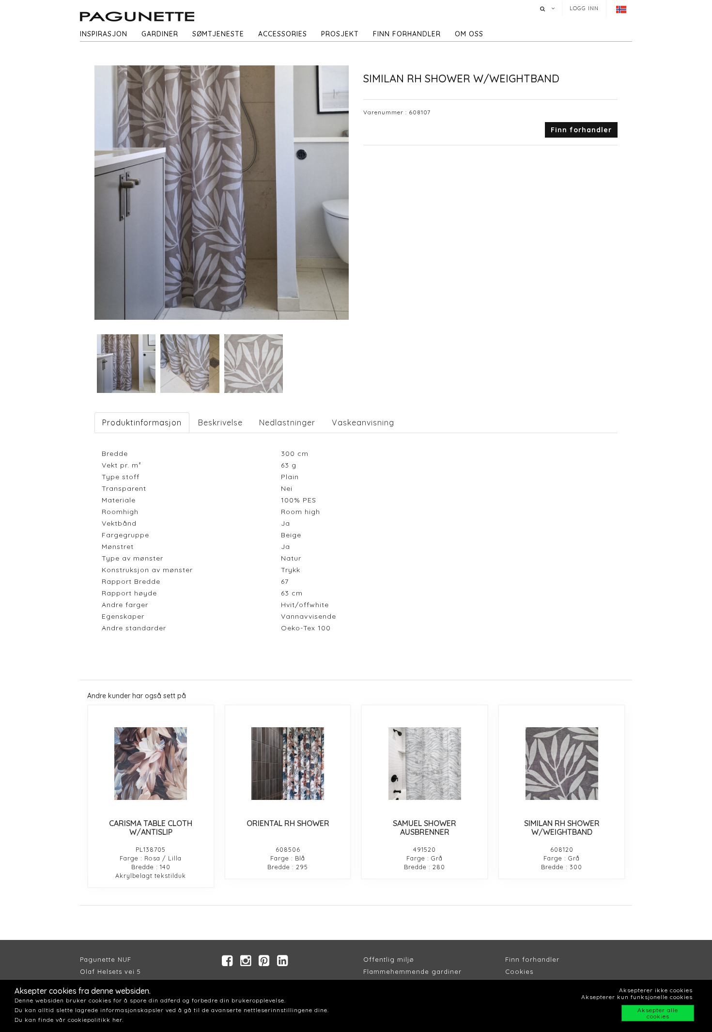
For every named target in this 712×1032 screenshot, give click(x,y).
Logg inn (584, 8)
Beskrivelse (220, 422)
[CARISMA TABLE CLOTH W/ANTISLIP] (150, 763)
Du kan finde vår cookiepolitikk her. (69, 1019)
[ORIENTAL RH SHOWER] (287, 763)
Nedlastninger (287, 422)
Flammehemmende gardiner (412, 971)
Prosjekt (340, 34)
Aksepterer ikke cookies (656, 990)
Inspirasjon (103, 34)
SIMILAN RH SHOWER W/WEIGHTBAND (562, 827)
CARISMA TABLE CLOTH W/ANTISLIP (150, 827)
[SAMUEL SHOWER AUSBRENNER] (424, 763)
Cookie (517, 971)
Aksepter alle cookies (657, 1013)
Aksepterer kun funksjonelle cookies (637, 997)
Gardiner (159, 34)
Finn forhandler (407, 34)
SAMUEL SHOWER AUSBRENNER (424, 827)
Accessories (282, 34)
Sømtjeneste (218, 34)
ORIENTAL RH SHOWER (288, 823)
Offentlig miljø (388, 959)
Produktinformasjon (142, 422)
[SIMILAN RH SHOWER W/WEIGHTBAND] (561, 763)
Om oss (469, 34)
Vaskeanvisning (363, 422)
